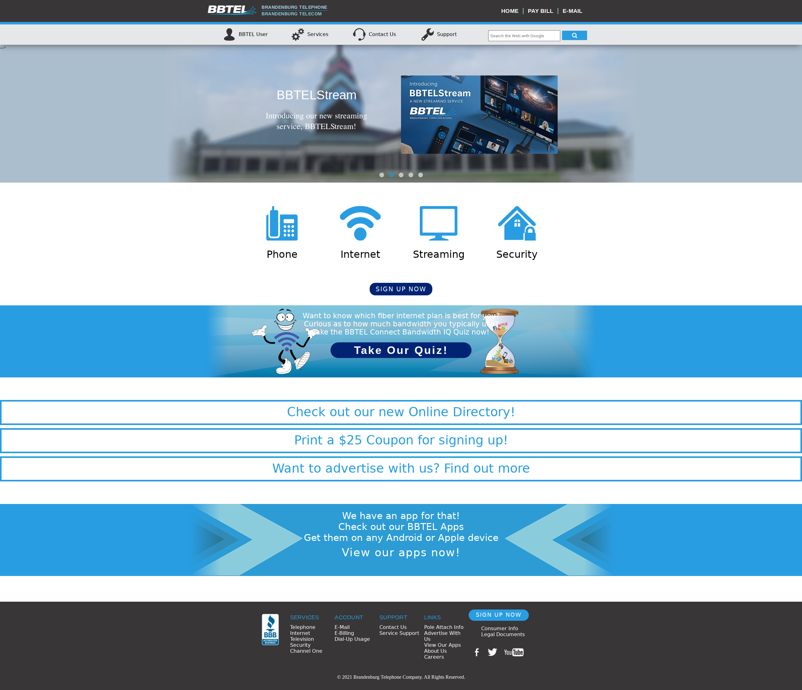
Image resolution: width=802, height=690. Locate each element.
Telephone (302, 627)
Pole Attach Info (444, 627)
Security (300, 645)
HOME (509, 11)
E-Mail (342, 627)
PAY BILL (540, 11)
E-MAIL (573, 11)
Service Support (399, 633)
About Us (435, 651)
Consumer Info (499, 628)
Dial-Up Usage (352, 639)
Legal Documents (503, 634)
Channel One (306, 651)
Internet (300, 633)
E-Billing (344, 633)
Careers (434, 657)
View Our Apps (442, 645)
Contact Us (393, 627)
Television (302, 639)
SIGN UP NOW (401, 289)
